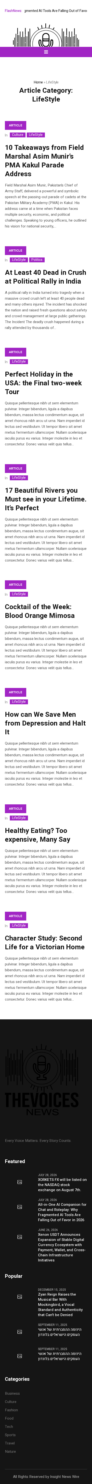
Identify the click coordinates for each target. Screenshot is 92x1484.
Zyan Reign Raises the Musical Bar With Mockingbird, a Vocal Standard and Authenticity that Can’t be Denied (60, 1305)
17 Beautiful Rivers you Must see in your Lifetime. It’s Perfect (46, 499)
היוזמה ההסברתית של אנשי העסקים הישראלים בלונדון (59, 1332)
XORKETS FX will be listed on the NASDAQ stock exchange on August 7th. (62, 1185)
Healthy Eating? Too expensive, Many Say (37, 835)
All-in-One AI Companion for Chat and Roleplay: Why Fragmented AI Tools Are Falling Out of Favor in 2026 (62, 1212)
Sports (10, 1435)
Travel (10, 1443)
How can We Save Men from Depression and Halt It (45, 723)
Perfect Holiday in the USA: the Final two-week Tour (43, 383)
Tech (9, 1426)
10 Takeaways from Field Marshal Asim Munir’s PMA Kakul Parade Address (44, 161)
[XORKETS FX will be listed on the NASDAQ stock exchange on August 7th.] (19, 1182)
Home (38, 82)
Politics (36, 259)
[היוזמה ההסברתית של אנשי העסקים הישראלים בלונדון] (19, 1332)
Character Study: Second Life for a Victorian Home (45, 942)
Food (9, 1418)
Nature (10, 1451)
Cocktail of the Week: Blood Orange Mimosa (40, 611)
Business (12, 1393)
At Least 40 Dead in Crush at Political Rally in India (45, 277)
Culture (17, 135)
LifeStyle (36, 135)
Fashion (11, 1410)
